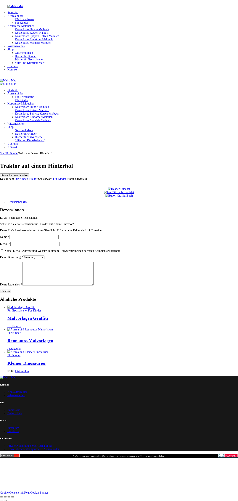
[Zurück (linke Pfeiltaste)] (1, 500)
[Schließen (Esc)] (12, 496)
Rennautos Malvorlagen (30, 340)
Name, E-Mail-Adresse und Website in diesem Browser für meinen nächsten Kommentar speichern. (62, 250)
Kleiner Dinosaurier (26, 363)
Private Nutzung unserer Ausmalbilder (29, 445)
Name (4, 236)
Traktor (33, 178)
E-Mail (5, 243)
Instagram (13, 427)
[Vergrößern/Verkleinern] (1, 496)
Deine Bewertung (11, 257)
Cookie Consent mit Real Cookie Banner (24, 492)
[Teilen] (8, 496)
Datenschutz (14, 413)
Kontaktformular (17, 392)
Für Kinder (11, 153)
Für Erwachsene (17, 310)
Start (2, 153)
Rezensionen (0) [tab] (17, 201)
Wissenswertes (16, 395)
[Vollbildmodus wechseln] (5, 496)
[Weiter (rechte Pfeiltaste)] (5, 500)
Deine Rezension (11, 284)
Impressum (13, 410)
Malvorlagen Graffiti (27, 318)
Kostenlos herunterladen (14, 175)
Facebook (13, 431)
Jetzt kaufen (14, 326)
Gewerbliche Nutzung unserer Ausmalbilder (33, 449)
